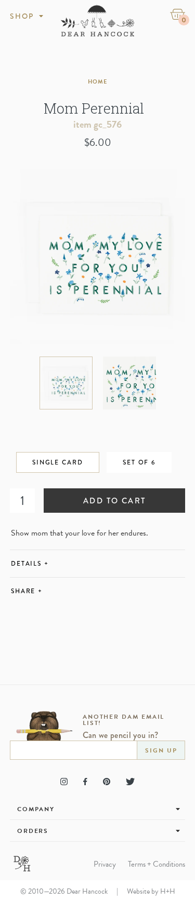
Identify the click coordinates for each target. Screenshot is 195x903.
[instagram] (64, 781)
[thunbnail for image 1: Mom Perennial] (66, 383)
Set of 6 (139, 462)
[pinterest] (106, 781)
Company (36, 809)
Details (30, 563)
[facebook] (85, 781)
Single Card (57, 462)
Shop (22, 16)
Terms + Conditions (156, 864)
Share (27, 591)
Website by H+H (151, 891)
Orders (33, 831)
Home (97, 81)
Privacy (105, 864)
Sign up (161, 750)
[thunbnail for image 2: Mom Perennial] (129, 383)
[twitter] (130, 781)
